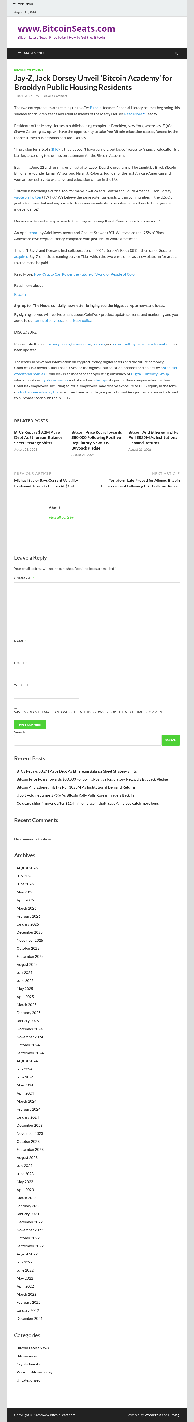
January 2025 (28, 1020)
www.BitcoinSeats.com (66, 28)
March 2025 (26, 1004)
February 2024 (28, 1109)
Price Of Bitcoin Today (35, 1372)
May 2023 (25, 1181)
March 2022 (26, 1294)
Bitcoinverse (27, 1356)
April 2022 (25, 1286)
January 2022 (28, 1310)
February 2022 (28, 1302)
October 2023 (28, 1141)
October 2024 (28, 1044)
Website (21, 685)
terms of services (48, 320)
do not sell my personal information (142, 344)
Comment (24, 578)
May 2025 (25, 988)
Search (19, 732)
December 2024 (30, 1028)
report (33, 232)
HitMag (173, 1415)
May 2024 (25, 1085)
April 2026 (25, 900)
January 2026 (28, 924)
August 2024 (27, 1061)
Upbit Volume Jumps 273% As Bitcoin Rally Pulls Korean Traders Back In (75, 795)
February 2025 (28, 1012)
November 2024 (30, 1036)
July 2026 (24, 876)
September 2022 (30, 1246)
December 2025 (30, 932)
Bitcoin (95, 107)
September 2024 (30, 1053)
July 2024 (24, 1069)
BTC (55, 149)
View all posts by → (63, 517)
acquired (21, 256)
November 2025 (30, 940)
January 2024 (28, 1117)
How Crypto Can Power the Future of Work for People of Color (85, 274)
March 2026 (26, 908)
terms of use (81, 344)
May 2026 (25, 892)
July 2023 (24, 1165)
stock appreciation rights (38, 392)
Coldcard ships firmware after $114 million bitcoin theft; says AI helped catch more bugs (88, 803)
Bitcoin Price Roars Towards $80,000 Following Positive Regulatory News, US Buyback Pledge (96, 440)
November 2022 (30, 1230)
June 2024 (25, 1077)
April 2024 (25, 1093)
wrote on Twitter (27, 197)
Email (20, 663)
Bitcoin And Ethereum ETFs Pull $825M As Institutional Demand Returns (153, 437)
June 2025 (25, 980)
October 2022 (28, 1238)
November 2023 (30, 1133)
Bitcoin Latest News (28, 70)
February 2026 (28, 916)
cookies (99, 344)
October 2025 (28, 948)
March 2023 (26, 1197)
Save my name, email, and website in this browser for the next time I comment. (89, 712)
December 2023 (30, 1125)
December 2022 (30, 1221)
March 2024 (26, 1101)
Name (20, 641)
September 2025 (30, 956)
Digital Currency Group (150, 373)
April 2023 (25, 1189)
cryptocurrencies (54, 380)
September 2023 (30, 1149)
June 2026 (25, 884)
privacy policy (80, 320)
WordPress (153, 1415)
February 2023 (28, 1205)
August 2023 (27, 1157)
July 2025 (24, 972)
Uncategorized (28, 1380)
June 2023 (25, 1173)
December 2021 (30, 1318)
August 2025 (27, 964)
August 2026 (27, 868)
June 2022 (25, 1270)
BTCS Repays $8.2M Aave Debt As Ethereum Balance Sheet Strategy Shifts (38, 437)
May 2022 (25, 1278)
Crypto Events (28, 1364)
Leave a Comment (55, 96)
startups (101, 380)
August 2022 (27, 1254)
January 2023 (28, 1213)
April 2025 (25, 996)
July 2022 (24, 1262)
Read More (133, 113)
